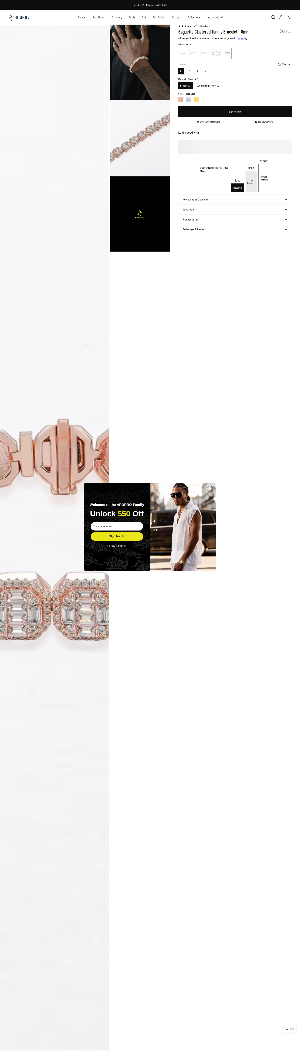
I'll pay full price (116, 545)
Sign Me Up (117, 536)
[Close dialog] (210, 489)
